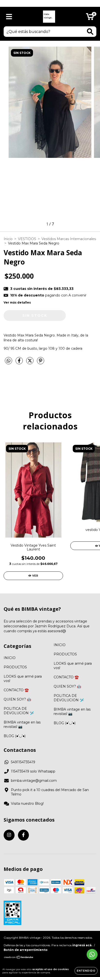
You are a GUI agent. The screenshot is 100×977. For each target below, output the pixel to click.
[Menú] (9, 17)
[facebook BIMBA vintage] (23, 835)
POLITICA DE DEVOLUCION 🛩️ (19, 710)
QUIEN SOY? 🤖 (17, 699)
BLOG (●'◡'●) (14, 736)
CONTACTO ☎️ (16, 690)
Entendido (86, 970)
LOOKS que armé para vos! (23, 678)
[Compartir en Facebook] (20, 362)
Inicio (8, 239)
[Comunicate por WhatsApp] (92, 954)
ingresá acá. (82, 945)
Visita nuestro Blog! (27, 803)
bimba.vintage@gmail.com (34, 780)
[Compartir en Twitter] (30, 362)
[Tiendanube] (19, 958)
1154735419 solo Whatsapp (33, 771)
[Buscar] (90, 31)
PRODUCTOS (15, 667)
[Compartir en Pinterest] (40, 362)
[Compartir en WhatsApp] (8, 361)
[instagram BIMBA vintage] (9, 835)
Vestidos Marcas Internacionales (69, 239)
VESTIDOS (27, 239)
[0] (90, 18)
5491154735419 (23, 762)
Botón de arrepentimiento (26, 950)
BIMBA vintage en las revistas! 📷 (22, 724)
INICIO (10, 658)
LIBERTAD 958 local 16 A (50, 3)
